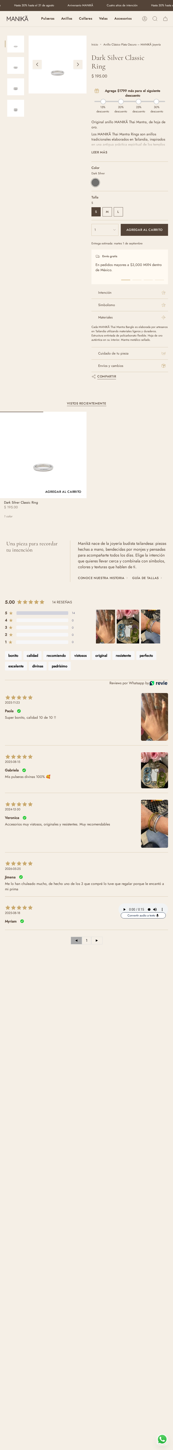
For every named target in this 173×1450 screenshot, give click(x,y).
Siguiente (77, 64)
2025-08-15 (12, 761)
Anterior (37, 64)
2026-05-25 (13, 868)
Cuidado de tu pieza (113, 353)
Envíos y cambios (110, 365)
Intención (105, 292)
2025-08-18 (12, 913)
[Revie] (158, 683)
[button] (48, 18)
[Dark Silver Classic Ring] (43, 455)
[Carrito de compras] (165, 19)
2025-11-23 (12, 702)
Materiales (105, 317)
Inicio (94, 44)
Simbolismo (106, 304)
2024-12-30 (12, 809)
